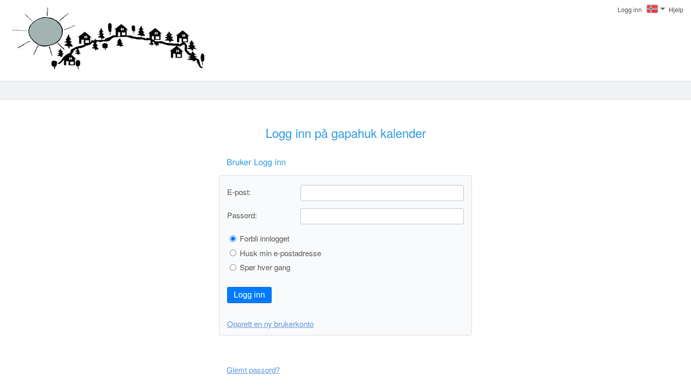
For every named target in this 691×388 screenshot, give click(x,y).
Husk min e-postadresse (280, 253)
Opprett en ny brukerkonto (270, 323)
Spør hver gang (265, 267)
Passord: (242, 215)
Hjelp (676, 9)
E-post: (239, 192)
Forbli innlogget (264, 238)
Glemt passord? (253, 369)
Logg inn (249, 294)
